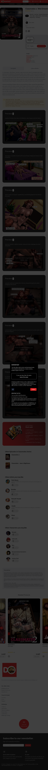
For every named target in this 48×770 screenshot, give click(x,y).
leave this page (24, 377)
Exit (13, 389)
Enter (33, 389)
